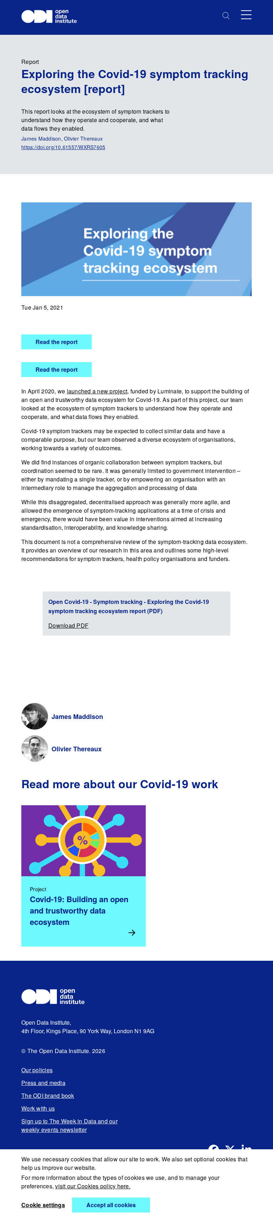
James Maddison (77, 716)
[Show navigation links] (246, 15)
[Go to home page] (52, 17)
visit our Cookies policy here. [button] (92, 1186)
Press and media (43, 1083)
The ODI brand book (47, 1095)
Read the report (56, 342)
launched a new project (97, 391)
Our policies (37, 1070)
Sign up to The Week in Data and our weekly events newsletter (69, 1125)
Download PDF (68, 625)
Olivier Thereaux (77, 748)
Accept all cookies (111, 1205)
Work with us (38, 1108)
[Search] (226, 16)
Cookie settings (43, 1205)
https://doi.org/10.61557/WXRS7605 (63, 147)
